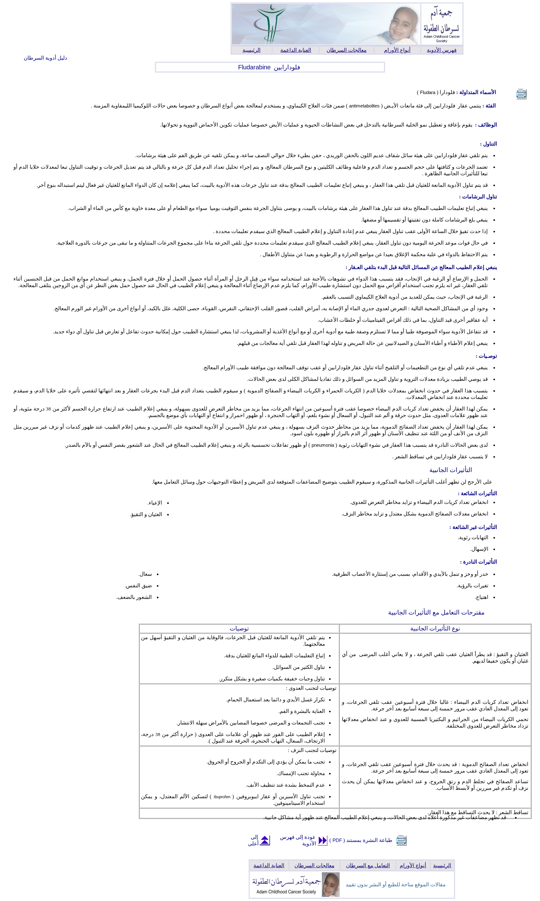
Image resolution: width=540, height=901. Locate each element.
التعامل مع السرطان (368, 866)
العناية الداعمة (295, 50)
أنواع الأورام (397, 50)
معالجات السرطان (347, 50)
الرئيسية (251, 50)
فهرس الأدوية (442, 50)
